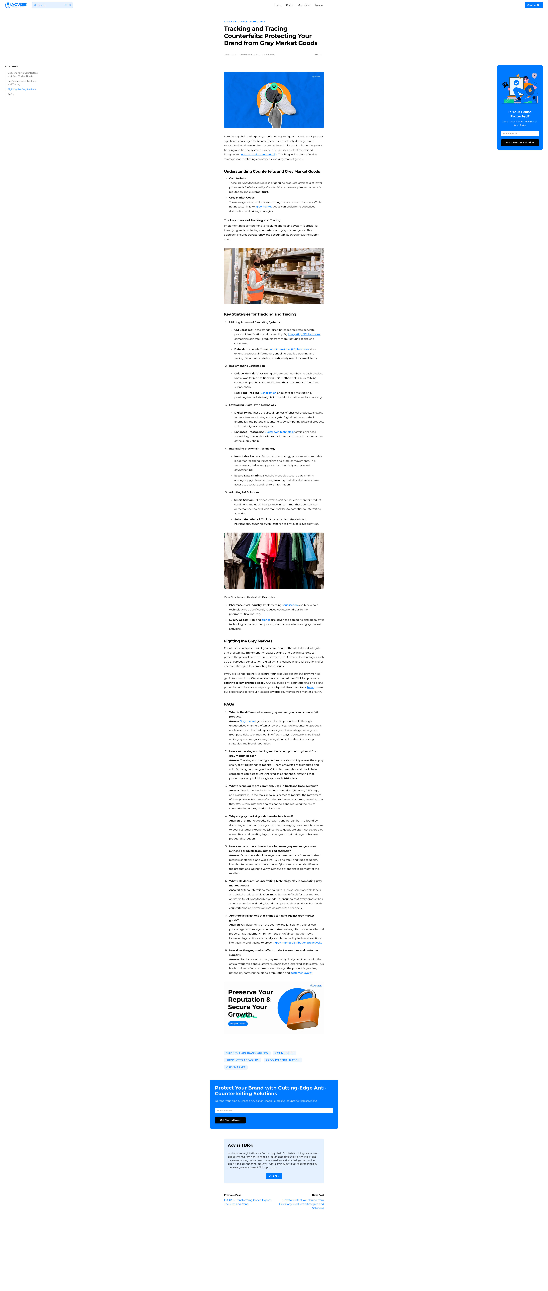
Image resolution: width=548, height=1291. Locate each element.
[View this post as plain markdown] (317, 55)
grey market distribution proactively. (298, 942)
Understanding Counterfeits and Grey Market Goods (23, 74)
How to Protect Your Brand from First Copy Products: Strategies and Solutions (301, 1204)
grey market (264, 206)
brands (266, 619)
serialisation (290, 605)
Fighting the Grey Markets (22, 89)
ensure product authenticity (259, 154)
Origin (278, 5)
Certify (290, 5)
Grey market (248, 721)
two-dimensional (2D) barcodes (289, 349)
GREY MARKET (235, 1067)
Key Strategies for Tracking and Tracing (22, 83)
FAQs (11, 94)
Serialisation (268, 392)
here (310, 687)
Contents (11, 66)
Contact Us (533, 5)
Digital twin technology (279, 432)
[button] (321, 55)
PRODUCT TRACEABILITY (242, 1060)
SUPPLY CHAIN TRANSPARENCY (247, 1053)
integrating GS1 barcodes (304, 334)
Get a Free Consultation (520, 142)
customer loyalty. (301, 972)
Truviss (319, 5)
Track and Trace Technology (244, 22)
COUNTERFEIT (284, 1053)
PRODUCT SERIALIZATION (283, 1060)
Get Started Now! (230, 1120)
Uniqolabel (304, 5)
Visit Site (274, 1176)
